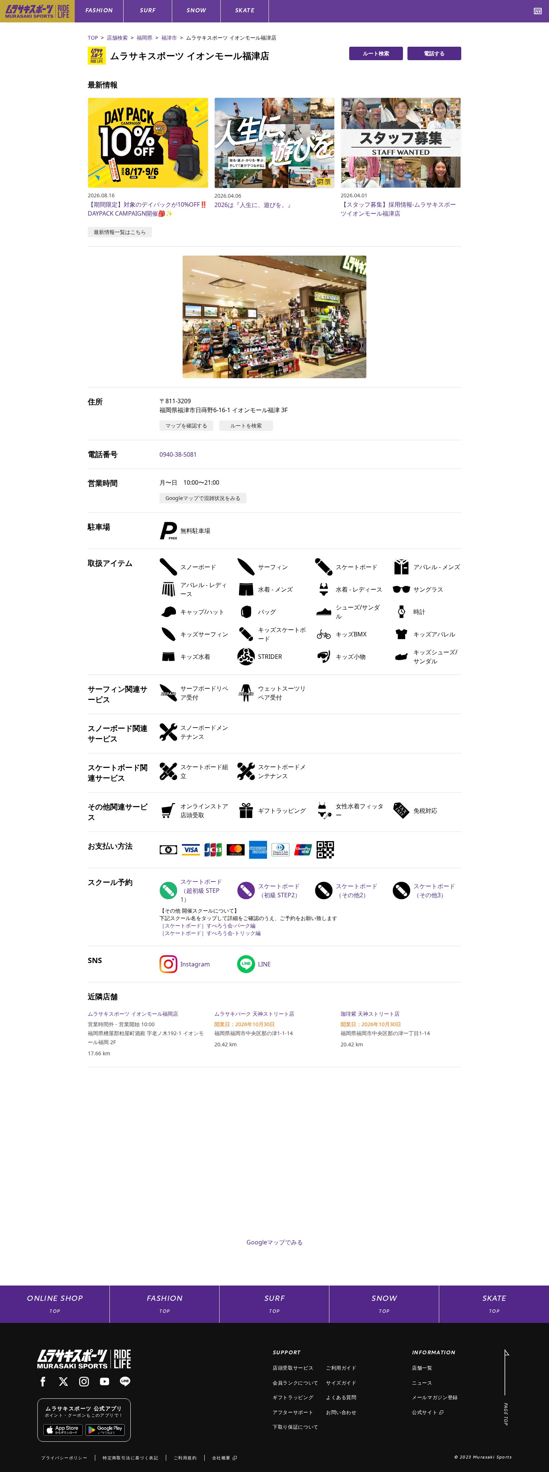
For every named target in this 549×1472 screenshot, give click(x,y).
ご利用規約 (185, 1457)
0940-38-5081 (178, 454)
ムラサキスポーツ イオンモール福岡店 (133, 1013)
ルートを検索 (246, 425)
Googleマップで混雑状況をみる (203, 498)
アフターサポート (293, 1412)
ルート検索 (376, 53)
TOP (93, 37)
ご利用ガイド (341, 1367)
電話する (434, 53)
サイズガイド (341, 1382)
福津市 (169, 37)
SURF (148, 11)
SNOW (196, 11)
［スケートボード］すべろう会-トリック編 (210, 932)
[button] (274, 317)
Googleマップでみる (274, 1242)
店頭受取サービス (293, 1367)
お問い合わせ (341, 1412)
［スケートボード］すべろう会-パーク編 (207, 925)
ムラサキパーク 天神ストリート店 (254, 1013)
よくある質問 (341, 1397)
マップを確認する (186, 425)
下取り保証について (296, 1426)
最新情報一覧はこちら (120, 231)
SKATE (244, 11)
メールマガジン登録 (435, 1397)
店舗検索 (117, 37)
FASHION (99, 11)
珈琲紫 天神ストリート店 (370, 1013)
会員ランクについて (296, 1382)
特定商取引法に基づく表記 (130, 1457)
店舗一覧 (422, 1367)
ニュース (422, 1382)
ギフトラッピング (293, 1397)
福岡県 (144, 37)
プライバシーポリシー (64, 1457)
